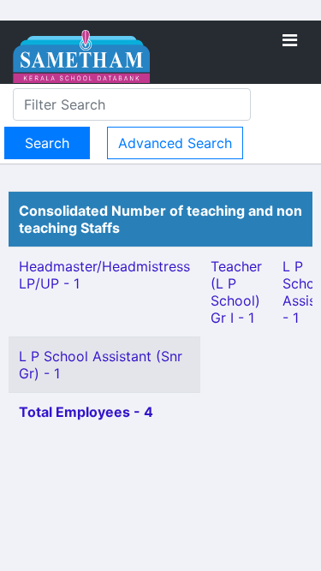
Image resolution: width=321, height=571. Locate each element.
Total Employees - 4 (86, 411)
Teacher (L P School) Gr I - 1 (236, 292)
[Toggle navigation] (289, 40)
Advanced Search (175, 143)
